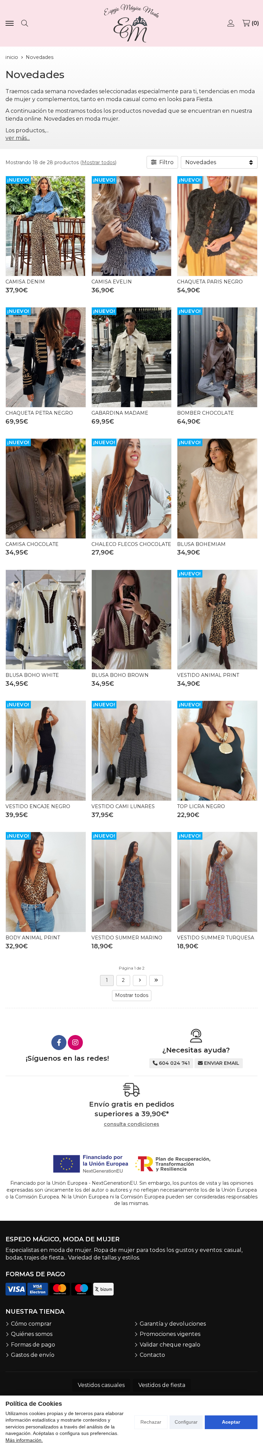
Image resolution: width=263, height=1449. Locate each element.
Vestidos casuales (101, 1385)
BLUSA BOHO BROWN (120, 675)
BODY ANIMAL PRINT (32, 938)
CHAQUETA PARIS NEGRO (210, 282)
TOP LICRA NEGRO (201, 806)
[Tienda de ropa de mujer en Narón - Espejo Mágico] (131, 23)
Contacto (152, 1355)
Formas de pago (33, 1344)
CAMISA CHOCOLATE (32, 544)
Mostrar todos (98, 162)
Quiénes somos (31, 1334)
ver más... (17, 138)
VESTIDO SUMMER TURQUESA (215, 938)
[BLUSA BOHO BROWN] (132, 620)
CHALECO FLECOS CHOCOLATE (131, 544)
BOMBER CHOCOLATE (205, 413)
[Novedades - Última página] (140, 980)
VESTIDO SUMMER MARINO (126, 938)
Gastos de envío (32, 1355)
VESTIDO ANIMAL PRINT (208, 675)
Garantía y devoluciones (173, 1323)
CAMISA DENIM (25, 282)
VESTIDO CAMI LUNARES (123, 806)
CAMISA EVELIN (111, 282)
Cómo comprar (31, 1323)
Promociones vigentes (170, 1334)
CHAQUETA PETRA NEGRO (39, 413)
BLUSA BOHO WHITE (32, 675)
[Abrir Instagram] (75, 1042)
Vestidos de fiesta (161, 1385)
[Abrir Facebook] (59, 1042)
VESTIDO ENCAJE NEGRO (37, 806)
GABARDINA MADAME (119, 413)
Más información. (24, 1440)
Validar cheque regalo (170, 1344)
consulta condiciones (131, 1124)
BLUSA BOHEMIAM (201, 544)
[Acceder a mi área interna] (231, 23)
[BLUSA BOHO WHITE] (46, 620)
